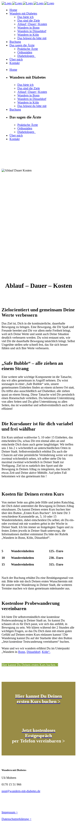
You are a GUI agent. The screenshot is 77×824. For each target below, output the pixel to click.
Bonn (21, 652)
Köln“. (46, 652)
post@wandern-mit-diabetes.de (21, 791)
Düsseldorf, (34, 652)
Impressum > (10, 812)
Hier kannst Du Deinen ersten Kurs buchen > (30, 664)
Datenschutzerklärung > (16, 819)
